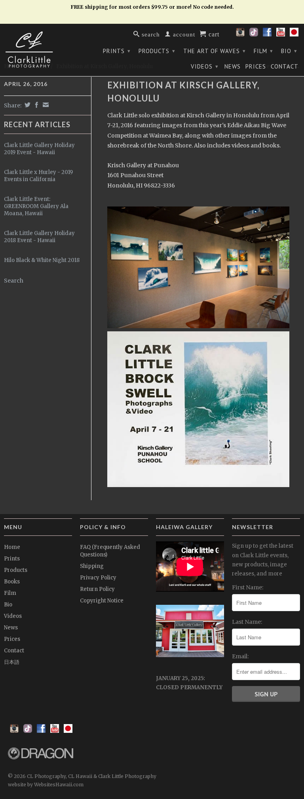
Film (263, 51)
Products (157, 51)
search (150, 34)
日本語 (11, 662)
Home (12, 547)
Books (12, 581)
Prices (255, 66)
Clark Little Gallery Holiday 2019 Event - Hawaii (39, 149)
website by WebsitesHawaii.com (46, 785)
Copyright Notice (102, 600)
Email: (240, 656)
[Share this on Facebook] (36, 105)
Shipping (92, 566)
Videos (204, 66)
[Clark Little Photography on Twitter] (253, 34)
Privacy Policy (98, 577)
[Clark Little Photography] (38, 49)
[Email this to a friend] (45, 105)
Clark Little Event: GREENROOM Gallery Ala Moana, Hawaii (36, 206)
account (183, 34)
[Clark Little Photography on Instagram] (240, 34)
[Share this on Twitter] (26, 105)
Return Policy (97, 589)
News (232, 66)
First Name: (247, 587)
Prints (117, 51)
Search (13, 280)
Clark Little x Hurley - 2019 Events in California (38, 176)
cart (213, 34)
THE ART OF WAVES (214, 51)
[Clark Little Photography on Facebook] (267, 34)
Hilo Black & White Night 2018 (42, 260)
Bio (289, 51)
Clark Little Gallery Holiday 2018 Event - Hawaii (39, 237)
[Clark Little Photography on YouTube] (280, 34)
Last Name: (247, 621)
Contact (284, 66)
